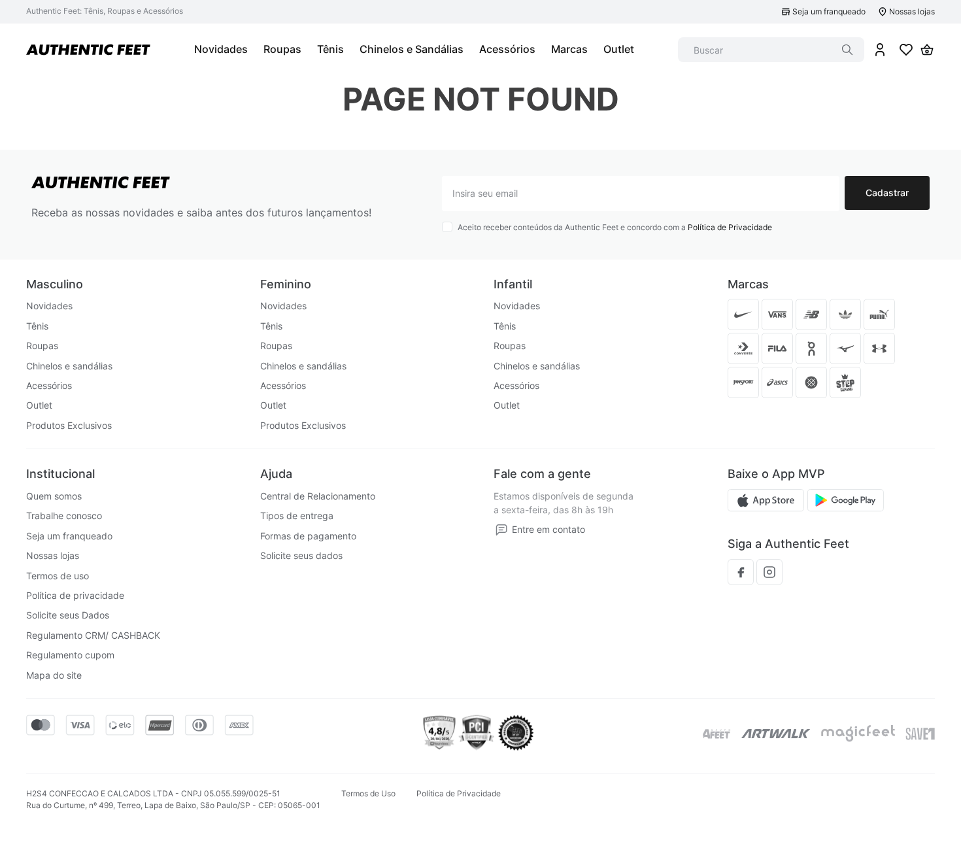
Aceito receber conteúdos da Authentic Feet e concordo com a (615, 227)
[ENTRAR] (880, 50)
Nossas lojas (912, 11)
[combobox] (771, 49)
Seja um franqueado (829, 11)
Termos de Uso (368, 793)
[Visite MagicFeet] (858, 733)
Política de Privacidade (730, 227)
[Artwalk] (776, 733)
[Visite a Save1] (920, 733)
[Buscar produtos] (847, 49)
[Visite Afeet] (717, 734)
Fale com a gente (542, 474)
